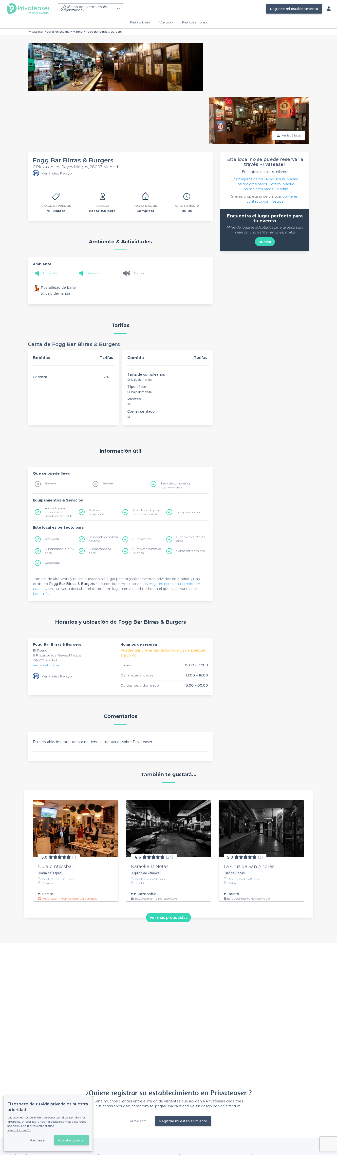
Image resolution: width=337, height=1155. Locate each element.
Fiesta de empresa (194, 22)
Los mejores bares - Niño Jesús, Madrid (264, 179)
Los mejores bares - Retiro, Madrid (264, 184)
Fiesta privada (140, 22)
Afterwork (166, 22)
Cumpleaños (141, 539)
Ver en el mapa (46, 665)
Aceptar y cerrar (71, 1140)
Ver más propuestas (168, 917)
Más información (19, 1130)
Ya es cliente (138, 1121)
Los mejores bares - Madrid (265, 189)
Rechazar (38, 1140)
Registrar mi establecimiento (294, 9)
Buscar (264, 241)
